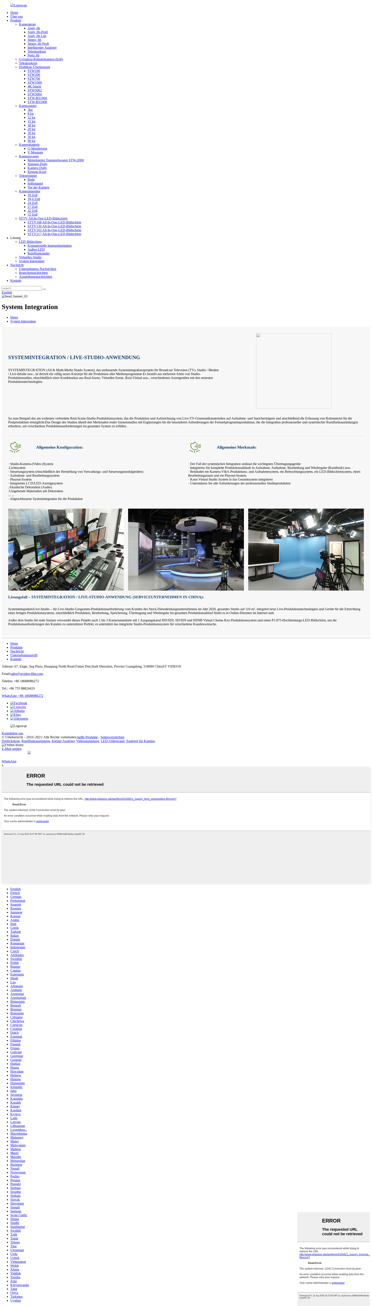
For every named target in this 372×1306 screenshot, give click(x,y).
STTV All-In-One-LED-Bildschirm (43, 218)
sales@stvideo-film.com (27, 674)
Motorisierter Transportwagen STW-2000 (56, 160)
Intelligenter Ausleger (42, 47)
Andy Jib (34, 28)
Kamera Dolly (37, 168)
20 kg (31, 129)
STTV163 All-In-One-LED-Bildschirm (54, 230)
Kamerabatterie (29, 144)
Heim (14, 12)
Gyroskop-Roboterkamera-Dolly (41, 59)
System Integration (31, 261)
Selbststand (35, 183)
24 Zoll (32, 203)
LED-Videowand (112, 741)
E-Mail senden (12, 749)
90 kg (31, 141)
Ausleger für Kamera (140, 741)
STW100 (34, 71)
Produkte (16, 647)
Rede (31, 179)
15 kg (31, 121)
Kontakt (15, 280)
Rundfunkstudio (39, 253)
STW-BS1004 (37, 98)
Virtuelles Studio (30, 257)
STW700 (34, 78)
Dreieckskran (11, 741)
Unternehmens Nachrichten (37, 269)
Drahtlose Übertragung (34, 67)
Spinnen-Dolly (38, 164)
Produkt (15, 20)
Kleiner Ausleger (63, 741)
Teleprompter (28, 176)
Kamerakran (27, 24)
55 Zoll (32, 214)
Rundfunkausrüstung (36, 741)
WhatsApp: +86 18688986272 (22, 696)
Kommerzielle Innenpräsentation (50, 245)
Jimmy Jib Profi (38, 44)
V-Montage (35, 152)
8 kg (31, 113)
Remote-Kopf (37, 172)
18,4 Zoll (34, 199)
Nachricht (17, 265)
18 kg (31, 125)
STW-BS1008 (37, 102)
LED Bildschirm (30, 242)
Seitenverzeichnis (112, 737)
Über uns (16, 16)
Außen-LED (36, 249)
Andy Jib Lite (37, 36)
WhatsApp (9, 761)
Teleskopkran (37, 51)
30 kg (31, 133)
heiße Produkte (87, 737)
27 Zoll (32, 207)
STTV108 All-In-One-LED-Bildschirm (54, 222)
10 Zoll (32, 195)
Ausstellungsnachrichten (35, 276)
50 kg (31, 137)
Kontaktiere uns (12, 733)
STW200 (34, 75)
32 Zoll (32, 210)
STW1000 (35, 82)
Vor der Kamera (38, 187)
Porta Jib (33, 55)
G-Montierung (37, 148)
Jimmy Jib (34, 40)
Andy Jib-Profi (38, 32)
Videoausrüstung (87, 741)
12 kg (31, 117)
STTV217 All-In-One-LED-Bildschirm (54, 234)
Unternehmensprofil (23, 655)
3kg (30, 110)
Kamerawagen (29, 156)
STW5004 (35, 94)
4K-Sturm (34, 86)
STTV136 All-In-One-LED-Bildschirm (54, 226)
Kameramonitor (29, 191)
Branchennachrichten (33, 273)
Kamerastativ (28, 106)
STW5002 (35, 90)
